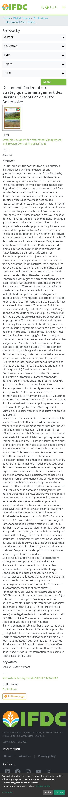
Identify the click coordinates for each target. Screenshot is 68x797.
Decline (48, 792)
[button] (46, 7)
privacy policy (43, 785)
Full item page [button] (15, 696)
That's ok (59, 792)
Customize (7, 792)
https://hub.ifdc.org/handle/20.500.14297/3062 (30, 678)
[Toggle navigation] (63, 7)
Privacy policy (47, 756)
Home (6, 18)
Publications (40, 18)
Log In (54, 7)
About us (25, 756)
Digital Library (21, 18)
